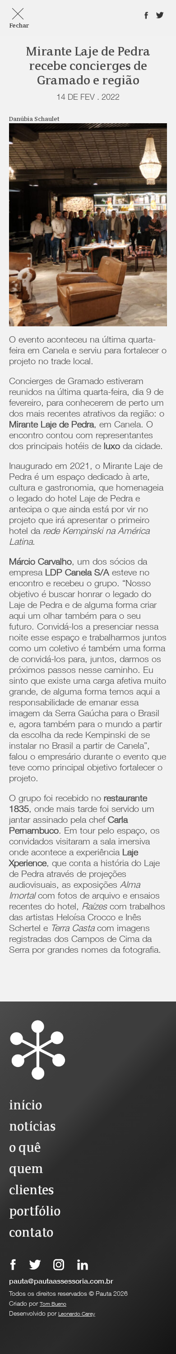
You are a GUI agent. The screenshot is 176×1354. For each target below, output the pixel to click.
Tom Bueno (53, 1304)
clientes (31, 1190)
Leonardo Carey (76, 1314)
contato (31, 1233)
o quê (25, 1148)
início (25, 1106)
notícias (32, 1127)
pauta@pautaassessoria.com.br (61, 1282)
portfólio (34, 1212)
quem (26, 1169)
